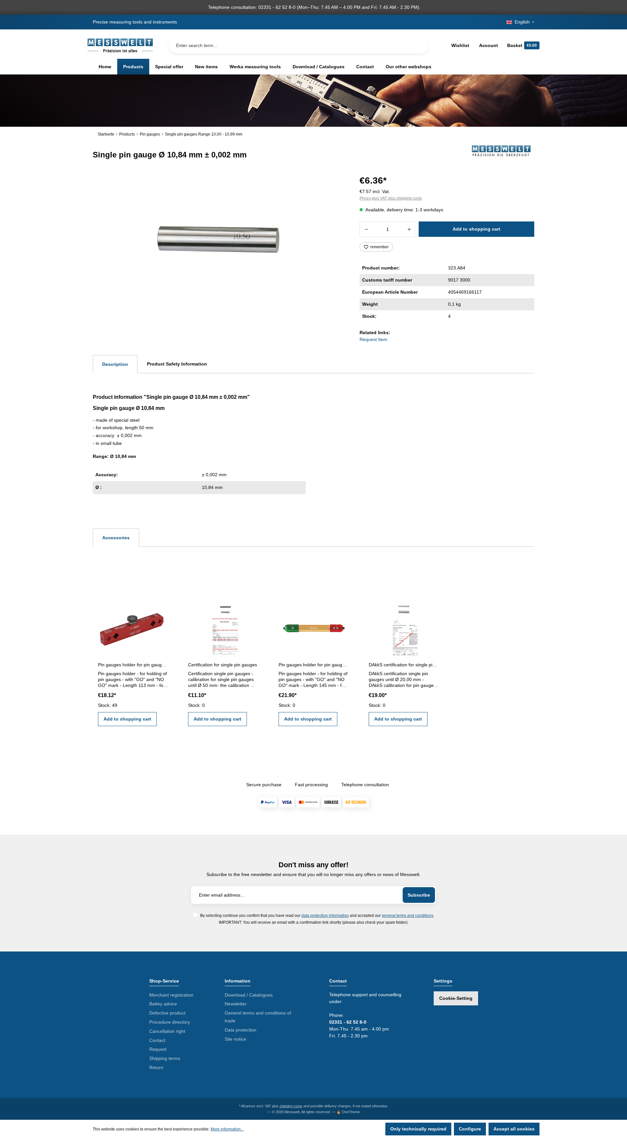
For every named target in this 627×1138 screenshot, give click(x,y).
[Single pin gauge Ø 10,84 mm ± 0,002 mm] (218, 242)
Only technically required (418, 1128)
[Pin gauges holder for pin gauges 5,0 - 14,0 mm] (313, 626)
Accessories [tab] (116, 537)
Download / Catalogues (249, 995)
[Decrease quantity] (366, 229)
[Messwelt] (501, 151)
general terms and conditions (407, 915)
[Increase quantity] (409, 229)
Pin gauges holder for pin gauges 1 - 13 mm (133, 664)
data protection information (325, 915)
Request (158, 1049)
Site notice (235, 1039)
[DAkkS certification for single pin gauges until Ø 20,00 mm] (403, 626)
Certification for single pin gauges (222, 664)
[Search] (418, 45)
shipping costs (291, 1106)
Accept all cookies (514, 1128)
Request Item (373, 339)
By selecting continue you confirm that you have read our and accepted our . (317, 915)
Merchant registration (171, 995)
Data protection (240, 1029)
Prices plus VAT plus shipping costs (391, 198)
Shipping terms (164, 1058)
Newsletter (236, 1003)
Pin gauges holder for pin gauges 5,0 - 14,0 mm (313, 664)
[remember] (162, 607)
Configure (470, 1128)
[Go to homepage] (120, 45)
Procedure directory (169, 1022)
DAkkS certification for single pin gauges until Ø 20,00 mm (404, 664)
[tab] (115, 364)
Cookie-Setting (456, 998)
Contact (157, 1040)
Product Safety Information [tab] (177, 363)
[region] (218, 243)
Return (156, 1067)
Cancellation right (167, 1031)
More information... (227, 1129)
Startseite (106, 134)
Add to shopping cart (476, 229)
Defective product (167, 1013)
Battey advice (163, 1003)
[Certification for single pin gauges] (223, 626)
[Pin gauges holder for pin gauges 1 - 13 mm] (133, 626)
